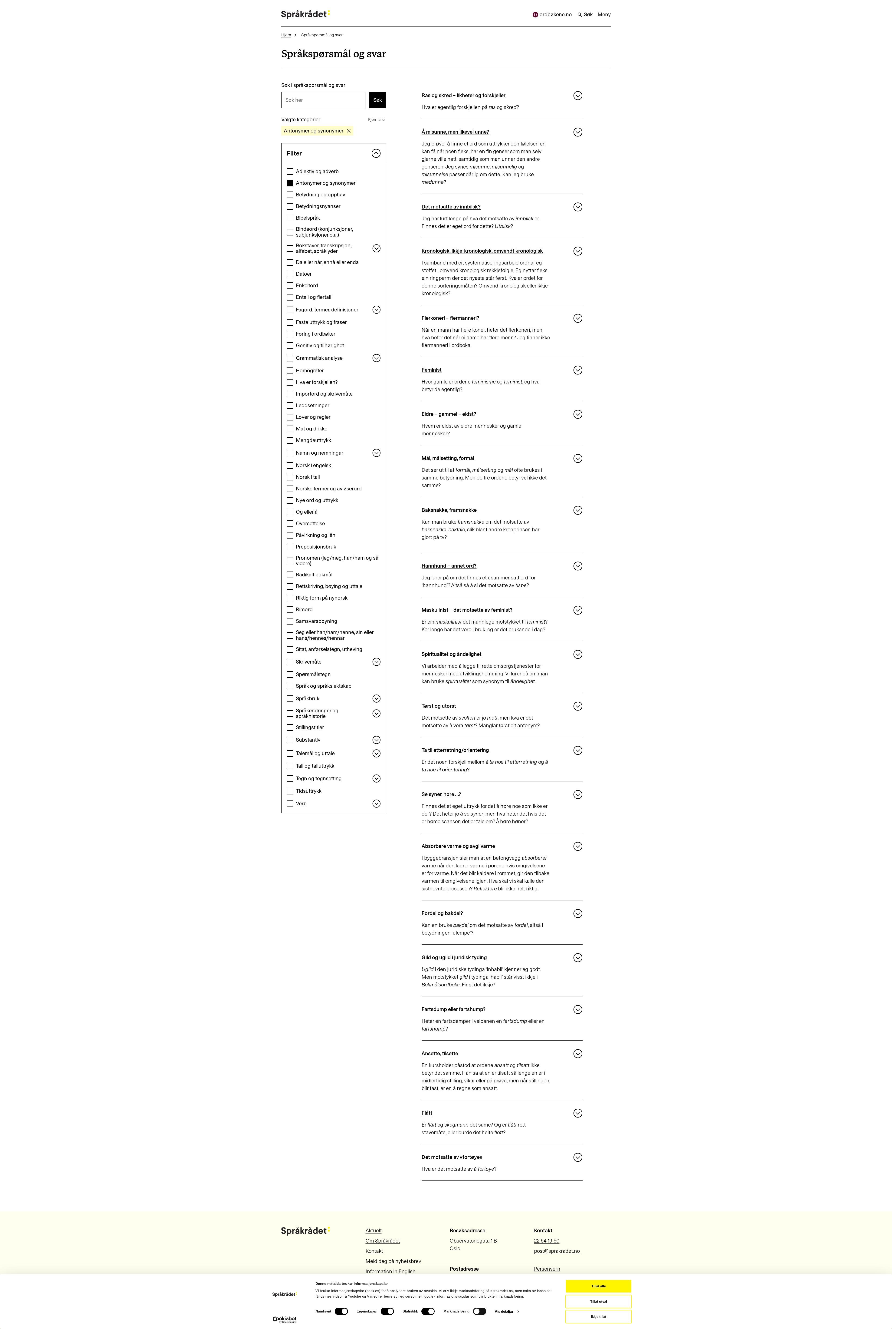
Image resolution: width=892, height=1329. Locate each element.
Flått (427, 1113)
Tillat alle (598, 1286)
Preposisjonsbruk (316, 547)
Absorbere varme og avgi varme (458, 846)
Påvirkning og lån (315, 535)
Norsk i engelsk (313, 465)
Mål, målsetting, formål (448, 458)
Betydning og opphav (320, 195)
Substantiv (308, 740)
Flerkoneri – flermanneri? (450, 318)
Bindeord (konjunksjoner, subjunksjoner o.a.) (324, 232)
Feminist (432, 370)
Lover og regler (313, 417)
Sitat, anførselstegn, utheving (329, 649)
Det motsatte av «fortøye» (452, 1157)
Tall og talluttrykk (315, 766)
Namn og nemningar (319, 453)
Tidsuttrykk (308, 791)
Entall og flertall (313, 297)
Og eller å (307, 512)
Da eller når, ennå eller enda (327, 262)
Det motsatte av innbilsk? (451, 207)
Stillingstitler (310, 727)
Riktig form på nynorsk (322, 598)
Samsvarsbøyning (316, 621)
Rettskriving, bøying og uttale (329, 586)
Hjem (286, 34)
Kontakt (374, 1251)
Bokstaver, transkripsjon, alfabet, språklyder (323, 248)
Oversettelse (310, 523)
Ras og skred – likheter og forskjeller (463, 95)
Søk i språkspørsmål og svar (313, 85)
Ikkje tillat (598, 1317)
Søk (588, 14)
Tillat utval (598, 1301)
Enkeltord (307, 285)
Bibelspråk (308, 218)
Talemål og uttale (315, 753)
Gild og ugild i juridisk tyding (454, 957)
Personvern (547, 1269)
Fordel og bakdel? (442, 913)
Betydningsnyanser (318, 206)
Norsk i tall (308, 477)
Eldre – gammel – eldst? (449, 414)
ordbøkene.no (556, 14)
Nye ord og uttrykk (317, 500)
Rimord (304, 609)
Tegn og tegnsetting (319, 778)
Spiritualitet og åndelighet (452, 654)
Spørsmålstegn (313, 674)
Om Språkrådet (383, 1241)
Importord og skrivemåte (324, 394)
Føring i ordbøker (315, 334)
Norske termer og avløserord (329, 489)
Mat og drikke (311, 429)
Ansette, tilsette (440, 1053)
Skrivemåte (308, 662)
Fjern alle (376, 119)
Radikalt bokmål (314, 575)
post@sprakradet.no (557, 1251)
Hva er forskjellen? (317, 382)
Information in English (391, 1271)
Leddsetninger (312, 405)
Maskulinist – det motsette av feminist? (467, 610)
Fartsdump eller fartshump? (453, 1009)
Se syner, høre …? (441, 794)
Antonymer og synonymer (326, 183)
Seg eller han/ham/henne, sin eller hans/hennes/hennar (335, 635)
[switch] (387, 1311)
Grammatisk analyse (319, 358)
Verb (301, 803)
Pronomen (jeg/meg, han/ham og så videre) (337, 560)
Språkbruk (307, 698)
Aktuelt (374, 1230)
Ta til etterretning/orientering (455, 750)
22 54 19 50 (546, 1241)
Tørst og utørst (439, 706)
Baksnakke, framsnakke (449, 510)
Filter (294, 153)
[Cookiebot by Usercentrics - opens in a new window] (284, 1319)
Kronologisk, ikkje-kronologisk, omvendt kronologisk (482, 251)
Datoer (304, 274)
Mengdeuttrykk (313, 440)
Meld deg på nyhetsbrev (393, 1261)
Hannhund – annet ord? (449, 566)
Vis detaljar (504, 1311)
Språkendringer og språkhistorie (317, 713)
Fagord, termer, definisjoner (327, 310)
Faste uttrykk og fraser (321, 322)
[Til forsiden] (305, 14)
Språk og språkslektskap (323, 686)
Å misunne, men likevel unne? (455, 132)
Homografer (310, 370)
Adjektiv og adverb (317, 171)
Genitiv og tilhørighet (320, 345)
